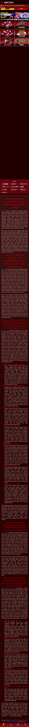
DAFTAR (7, 8)
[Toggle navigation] (2, 2)
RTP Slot (3, 210)
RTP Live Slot (4, 532)
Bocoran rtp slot (5, 330)
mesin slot (8, 715)
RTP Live (3, 269)
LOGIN (21, 8)
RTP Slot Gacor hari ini (8, 588)
